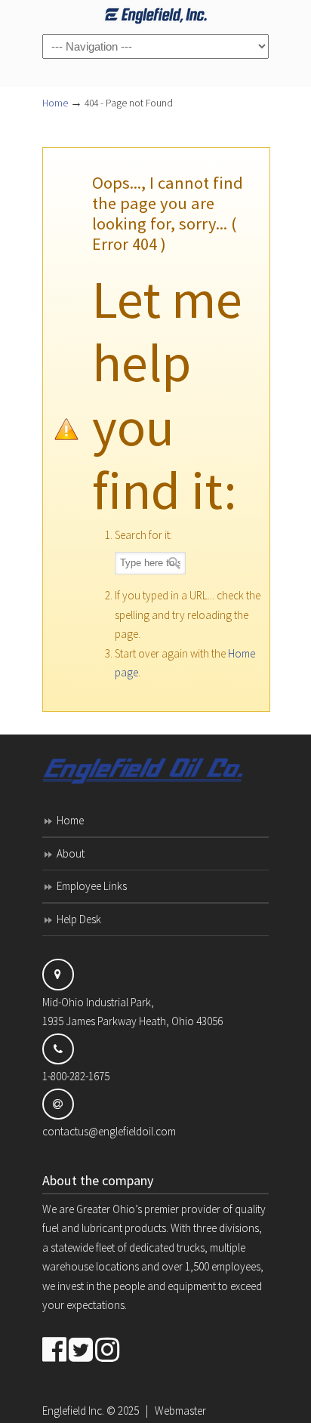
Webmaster (180, 1410)
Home (55, 103)
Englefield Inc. (73, 1410)
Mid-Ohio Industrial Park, (98, 1002)
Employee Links (92, 886)
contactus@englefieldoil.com (109, 1131)
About (71, 853)
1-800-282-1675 (75, 1076)
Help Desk (79, 919)
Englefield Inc (155, 16)
